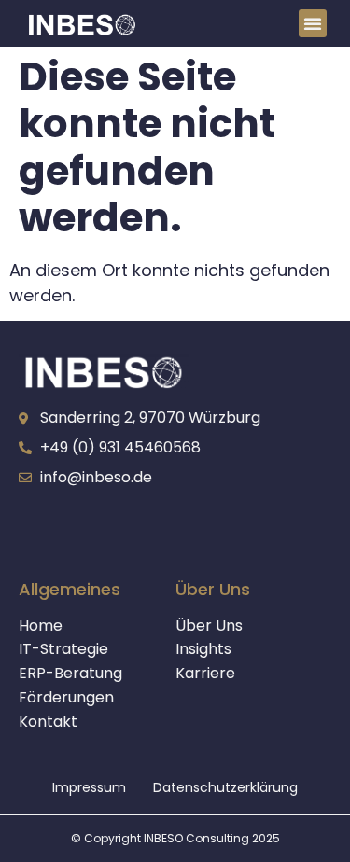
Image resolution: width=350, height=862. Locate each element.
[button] (313, 23)
